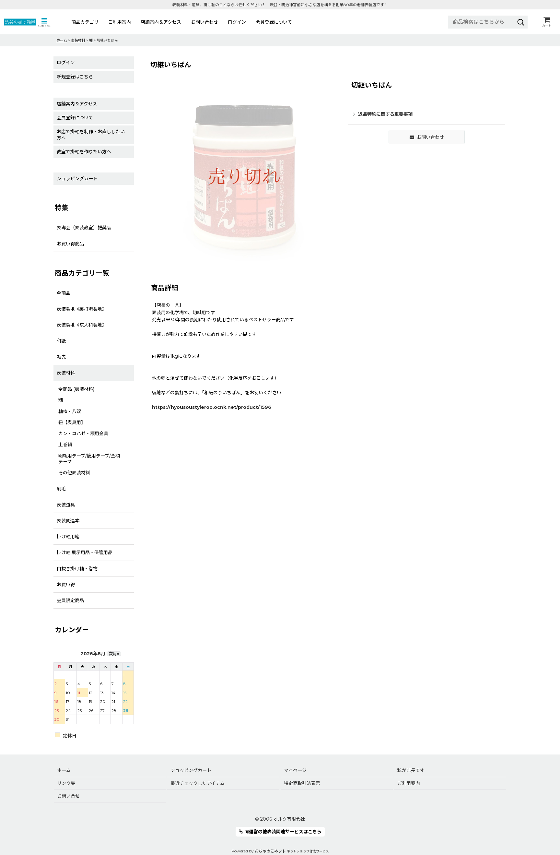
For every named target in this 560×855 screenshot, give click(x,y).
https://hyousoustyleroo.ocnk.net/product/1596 (211, 407)
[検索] (520, 22)
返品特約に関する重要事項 (385, 114)
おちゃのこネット (270, 851)
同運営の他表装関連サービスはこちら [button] (282, 832)
